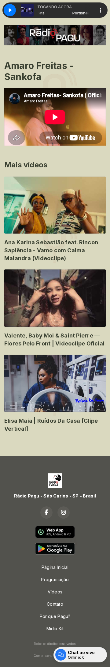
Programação (55, 579)
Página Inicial (55, 567)
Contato (55, 604)
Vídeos (55, 591)
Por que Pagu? (55, 616)
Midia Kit (55, 628)
